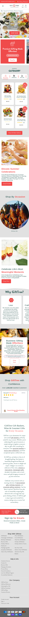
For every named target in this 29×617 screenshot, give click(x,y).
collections (15, 450)
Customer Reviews (5, 592)
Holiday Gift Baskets (19, 541)
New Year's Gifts (18, 547)
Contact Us (3, 563)
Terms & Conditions (6, 571)
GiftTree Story (4, 582)
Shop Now (12, 60)
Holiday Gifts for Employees (5, 544)
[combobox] (14, 11)
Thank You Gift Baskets (20, 539)
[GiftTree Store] (14, 6)
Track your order (5, 603)
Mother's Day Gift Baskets (21, 549)
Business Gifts (4, 541)
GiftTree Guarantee (5, 588)
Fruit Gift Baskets (19, 537)
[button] (3, 6)
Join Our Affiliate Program (7, 573)
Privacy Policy (4, 569)
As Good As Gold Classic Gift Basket (21, 97)
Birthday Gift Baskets (6, 539)
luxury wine (8, 450)
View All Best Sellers (14, 133)
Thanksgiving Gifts (5, 547)
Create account (5, 599)
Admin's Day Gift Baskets (7, 551)
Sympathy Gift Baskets (6, 549)
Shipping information (6, 567)
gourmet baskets (18, 448)
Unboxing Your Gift (5, 586)
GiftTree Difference (6, 584)
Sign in (2, 601)
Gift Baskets (4, 535)
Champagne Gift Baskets (7, 537)
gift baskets (15, 437)
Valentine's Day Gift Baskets (19, 552)
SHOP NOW (14, 33)
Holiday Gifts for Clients (20, 543)
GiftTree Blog (4, 590)
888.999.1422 (23, 512)
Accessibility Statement (6, 575)
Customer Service (5, 561)
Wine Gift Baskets (19, 535)
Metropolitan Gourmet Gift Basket (7, 96)
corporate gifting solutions (11, 487)
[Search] (1, 11)
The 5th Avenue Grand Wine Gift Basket (21, 120)
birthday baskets (15, 485)
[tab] (5, 76)
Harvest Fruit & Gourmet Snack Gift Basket (8, 119)
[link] (14, 411)
